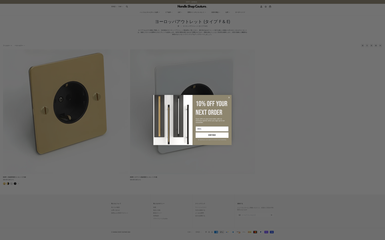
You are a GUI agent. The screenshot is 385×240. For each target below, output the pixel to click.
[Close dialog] (229, 97)
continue (212, 135)
